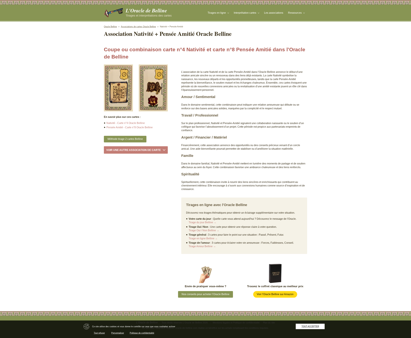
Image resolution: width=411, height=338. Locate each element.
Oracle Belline (110, 26)
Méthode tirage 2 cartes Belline (125, 139)
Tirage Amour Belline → (202, 246)
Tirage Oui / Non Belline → (204, 230)
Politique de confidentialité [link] (142, 333)
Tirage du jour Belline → (202, 222)
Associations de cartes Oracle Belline (138, 26)
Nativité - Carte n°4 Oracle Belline (125, 123)
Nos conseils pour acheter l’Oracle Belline (205, 294)
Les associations (273, 12)
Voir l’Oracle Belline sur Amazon (275, 294)
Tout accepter (310, 326)
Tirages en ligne (217, 12)
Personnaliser (117, 333)
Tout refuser (99, 333)
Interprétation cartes (245, 12)
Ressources (295, 12)
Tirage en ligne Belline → (203, 238)
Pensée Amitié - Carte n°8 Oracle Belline (129, 127)
